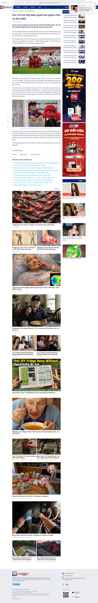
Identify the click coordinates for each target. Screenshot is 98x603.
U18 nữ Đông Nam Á (35, 154)
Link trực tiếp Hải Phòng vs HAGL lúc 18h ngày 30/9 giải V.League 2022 (32, 182)
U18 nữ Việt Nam (23, 154)
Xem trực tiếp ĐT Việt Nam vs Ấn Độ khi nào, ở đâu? (27, 185)
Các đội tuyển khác (30, 11)
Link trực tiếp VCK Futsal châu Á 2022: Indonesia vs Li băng (29, 165)
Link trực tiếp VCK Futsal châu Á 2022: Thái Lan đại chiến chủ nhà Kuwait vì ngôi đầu (35, 170)
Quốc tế (25, 7)
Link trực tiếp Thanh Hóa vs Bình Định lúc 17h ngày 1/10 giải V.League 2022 (33, 177)
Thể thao (32, 7)
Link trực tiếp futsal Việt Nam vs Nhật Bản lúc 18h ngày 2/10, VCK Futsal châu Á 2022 (36, 163)
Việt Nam (17, 7)
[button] (5, 2)
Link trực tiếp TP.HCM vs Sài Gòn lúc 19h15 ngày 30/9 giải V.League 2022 (33, 180)
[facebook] (8, 117)
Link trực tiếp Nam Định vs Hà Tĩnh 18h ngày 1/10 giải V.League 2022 (31, 175)
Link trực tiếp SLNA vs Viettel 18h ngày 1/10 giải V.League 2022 (30, 173)
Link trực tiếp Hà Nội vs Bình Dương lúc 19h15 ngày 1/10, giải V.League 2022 (33, 168)
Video (39, 7)
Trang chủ (14, 11)
